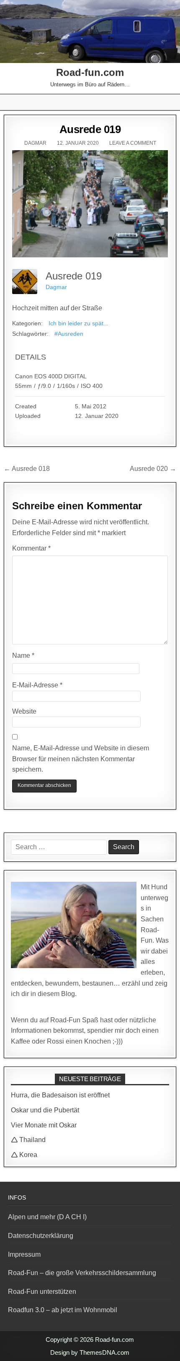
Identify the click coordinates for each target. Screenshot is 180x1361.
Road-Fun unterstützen (42, 1291)
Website (24, 711)
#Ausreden (68, 333)
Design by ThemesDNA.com (89, 1352)
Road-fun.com (90, 72)
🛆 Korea (24, 1154)
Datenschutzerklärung (40, 1235)
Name (23, 655)
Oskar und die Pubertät (45, 1110)
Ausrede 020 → (153, 468)
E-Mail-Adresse (37, 685)
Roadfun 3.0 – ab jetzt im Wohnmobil (62, 1309)
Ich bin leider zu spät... (78, 323)
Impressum (24, 1254)
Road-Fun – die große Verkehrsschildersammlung (82, 1272)
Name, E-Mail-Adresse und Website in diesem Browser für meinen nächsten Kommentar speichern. (80, 759)
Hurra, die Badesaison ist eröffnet (60, 1095)
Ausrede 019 (90, 129)
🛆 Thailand (28, 1139)
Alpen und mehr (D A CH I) (47, 1216)
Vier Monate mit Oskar (44, 1125)
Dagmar (35, 143)
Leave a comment (132, 143)
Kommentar (31, 548)
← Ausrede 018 (27, 468)
